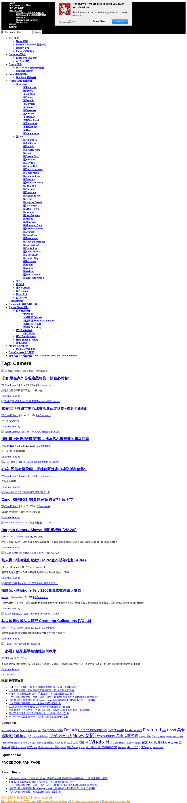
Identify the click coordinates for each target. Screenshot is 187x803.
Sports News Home (174, 736)
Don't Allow (99, 21)
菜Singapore (30, 123)
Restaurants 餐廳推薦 (20, 80)
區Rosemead (30, 238)
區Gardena (29, 189)
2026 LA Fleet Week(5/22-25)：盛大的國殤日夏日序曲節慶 (39, 706)
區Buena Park (31, 156)
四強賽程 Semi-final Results (38, 320)
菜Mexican (29, 117)
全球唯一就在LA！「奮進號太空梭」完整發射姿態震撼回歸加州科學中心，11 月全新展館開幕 (58, 778)
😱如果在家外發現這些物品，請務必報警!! (36, 378)
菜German (29, 103)
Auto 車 (15, 730)
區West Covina (31, 274)
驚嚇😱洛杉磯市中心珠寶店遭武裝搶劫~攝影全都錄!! (44, 408)
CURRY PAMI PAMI (12, 536)
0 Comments (44, 385)
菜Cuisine (21, 84)
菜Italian (28, 107)
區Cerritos (29, 163)
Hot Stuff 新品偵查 (26, 77)
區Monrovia (29, 222)
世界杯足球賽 (23, 310)
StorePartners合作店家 (21, 352)
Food (164, 730)
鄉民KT (5, 658)
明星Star (15, 747)
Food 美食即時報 (18, 74)
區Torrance (29, 261)
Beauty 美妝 (22, 48)
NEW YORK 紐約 (16, 8)
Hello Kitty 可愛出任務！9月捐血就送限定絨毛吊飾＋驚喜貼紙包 (42, 687)
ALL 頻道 (14, 38)
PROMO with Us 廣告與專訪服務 (31, 15)
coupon (37, 730)
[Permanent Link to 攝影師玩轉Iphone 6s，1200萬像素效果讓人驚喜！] (93, 583)
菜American (30, 87)
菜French (28, 100)
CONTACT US (15, 10)
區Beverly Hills (31, 149)
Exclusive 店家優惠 (26, 57)
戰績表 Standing (32, 327)
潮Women (32, 747)
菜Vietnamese (31, 133)
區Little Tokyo (31, 209)
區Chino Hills (30, 166)
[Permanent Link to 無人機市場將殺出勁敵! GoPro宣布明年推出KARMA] (93, 553)
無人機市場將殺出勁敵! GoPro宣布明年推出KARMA (44, 560)
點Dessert (21, 297)
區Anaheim (29, 143)
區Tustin (28, 264)
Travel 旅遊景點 (45, 742)
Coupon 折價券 (17, 54)
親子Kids (91, 747)
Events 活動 (15, 64)
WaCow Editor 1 (9, 385)
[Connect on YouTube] (115, 801)
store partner (7, 743)
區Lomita (28, 212)
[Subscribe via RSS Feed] (19, 801)
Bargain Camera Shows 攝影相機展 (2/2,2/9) (39, 530)
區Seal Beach (30, 254)
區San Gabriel (31, 245)
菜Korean (28, 113)
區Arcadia (28, 146)
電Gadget (146, 747)
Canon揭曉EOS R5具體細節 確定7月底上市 (37, 499)
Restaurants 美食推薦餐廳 (116, 736)
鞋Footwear (158, 747)
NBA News (29, 333)
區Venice (28, 268)
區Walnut (28, 271)
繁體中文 (13, 27)
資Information (107, 747)
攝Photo (174, 743)
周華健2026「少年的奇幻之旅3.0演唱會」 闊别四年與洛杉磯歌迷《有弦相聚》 (50, 710)
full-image (22, 736)
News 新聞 (22, 41)
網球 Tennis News (26, 336)
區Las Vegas (30, 205)
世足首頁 (28, 314)
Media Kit (20, 18)
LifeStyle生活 (60, 735)
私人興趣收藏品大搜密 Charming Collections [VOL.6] (46, 621)
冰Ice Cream (23, 287)
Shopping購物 (145, 736)
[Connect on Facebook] (83, 801)
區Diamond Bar (32, 176)
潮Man (23, 747)
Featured (152, 729)
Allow (120, 21)
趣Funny (133, 747)
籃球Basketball (24, 330)
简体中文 (13, 24)
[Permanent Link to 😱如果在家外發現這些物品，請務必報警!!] (93, 371)
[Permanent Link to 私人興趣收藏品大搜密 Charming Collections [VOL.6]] (93, 613)
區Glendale (29, 192)
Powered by (64, 22)
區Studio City (30, 258)
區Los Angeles (31, 215)
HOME (12, 3)
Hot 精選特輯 (16, 300)
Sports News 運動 (18, 307)
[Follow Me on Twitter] (52, 801)
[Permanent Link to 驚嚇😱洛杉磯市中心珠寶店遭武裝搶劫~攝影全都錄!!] (93, 401)
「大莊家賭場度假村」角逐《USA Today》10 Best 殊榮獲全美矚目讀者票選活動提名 (53, 697)
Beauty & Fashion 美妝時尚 (31, 44)
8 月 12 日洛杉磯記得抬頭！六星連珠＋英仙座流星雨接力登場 (41, 693)
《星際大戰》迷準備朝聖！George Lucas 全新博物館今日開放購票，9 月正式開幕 (52, 700)
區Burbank (29, 159)
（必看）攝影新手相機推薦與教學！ (30, 651)
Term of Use (22, 22)
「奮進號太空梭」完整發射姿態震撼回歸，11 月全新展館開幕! (42, 690)
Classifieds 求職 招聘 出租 (23, 304)
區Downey (29, 179)
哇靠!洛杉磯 (12, 797)
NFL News (21, 342)
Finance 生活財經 (18, 345)
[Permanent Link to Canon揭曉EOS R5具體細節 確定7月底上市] (93, 492)
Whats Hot (101, 742)
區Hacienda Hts (32, 195)
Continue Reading (10, 396)
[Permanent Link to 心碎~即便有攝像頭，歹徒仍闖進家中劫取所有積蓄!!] (93, 462)
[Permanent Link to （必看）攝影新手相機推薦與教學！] (93, 644)
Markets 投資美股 (25, 349)
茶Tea (19, 281)
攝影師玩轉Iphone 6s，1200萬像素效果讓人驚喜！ (43, 590)
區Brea (27, 153)
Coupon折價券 (52, 730)
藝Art (83, 747)
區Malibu (28, 218)
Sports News (158, 736)
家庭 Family (149, 742)
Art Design (6, 730)
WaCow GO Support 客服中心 (30, 12)
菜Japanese (29, 110)
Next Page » (8, 674)
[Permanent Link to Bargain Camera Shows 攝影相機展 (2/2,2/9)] (93, 522)
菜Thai (27, 130)
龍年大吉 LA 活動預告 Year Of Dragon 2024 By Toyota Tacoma (43, 355)
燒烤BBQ (28, 90)
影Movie (164, 742)
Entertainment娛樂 (92, 730)
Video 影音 (60, 742)
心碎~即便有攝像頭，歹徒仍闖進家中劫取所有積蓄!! (44, 469)
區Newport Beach (33, 228)
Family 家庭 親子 (25, 51)
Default (70, 729)
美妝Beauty (73, 747)
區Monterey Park (32, 225)
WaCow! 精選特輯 (77, 742)
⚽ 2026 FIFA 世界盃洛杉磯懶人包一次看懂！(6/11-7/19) (39, 713)
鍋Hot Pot (21, 294)
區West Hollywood (33, 277)
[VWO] (73, 22)
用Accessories (46, 747)
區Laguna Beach (32, 202)
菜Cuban (28, 97)
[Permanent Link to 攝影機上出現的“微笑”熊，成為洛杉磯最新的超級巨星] (93, 431)
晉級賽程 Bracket (32, 317)
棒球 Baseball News (27, 339)
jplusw (4, 567)
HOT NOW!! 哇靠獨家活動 (30, 67)
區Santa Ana (30, 248)
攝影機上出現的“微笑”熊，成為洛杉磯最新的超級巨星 (45, 439)
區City (19, 136)
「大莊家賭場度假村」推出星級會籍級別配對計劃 (35, 703)
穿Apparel (60, 747)
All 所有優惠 (22, 61)
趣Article (122, 747)
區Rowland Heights (34, 241)
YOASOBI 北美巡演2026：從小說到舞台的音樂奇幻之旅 (38, 716)
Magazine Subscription (27, 20)
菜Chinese (29, 94)
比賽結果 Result (32, 323)
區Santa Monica (32, 251)
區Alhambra (30, 140)
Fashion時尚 (133, 730)
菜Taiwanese (30, 126)
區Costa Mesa (31, 172)
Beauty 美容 (26, 730)
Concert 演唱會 (24, 71)
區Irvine (27, 199)
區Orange (28, 231)
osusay (5, 597)
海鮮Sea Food (31, 120)
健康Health (120, 742)
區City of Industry (33, 169)
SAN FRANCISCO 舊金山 (20, 5)
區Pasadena (30, 235)
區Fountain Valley (33, 182)
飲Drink (20, 284)
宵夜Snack (22, 291)
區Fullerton (29, 186)
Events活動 (116, 730)
